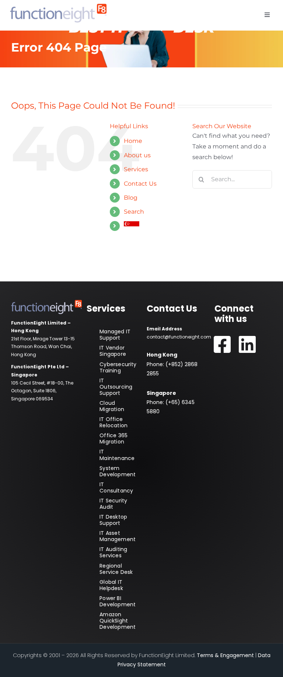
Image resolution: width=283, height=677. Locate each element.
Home (133, 140)
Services (136, 169)
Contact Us (140, 183)
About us (137, 155)
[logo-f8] (58, 6)
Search (134, 211)
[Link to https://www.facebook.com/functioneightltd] (222, 344)
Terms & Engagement (225, 655)
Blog (130, 197)
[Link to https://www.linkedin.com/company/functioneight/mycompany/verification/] (247, 344)
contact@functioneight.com (179, 337)
